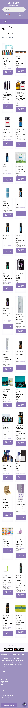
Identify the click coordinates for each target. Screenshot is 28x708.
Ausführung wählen (8, 72)
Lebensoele (5, 27)
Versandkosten (8, 68)
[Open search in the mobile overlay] (14, 9)
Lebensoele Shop (6, 698)
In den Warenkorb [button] (7, 405)
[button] (5, 21)
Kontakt (3, 677)
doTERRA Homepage (7, 695)
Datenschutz (5, 679)
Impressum (4, 682)
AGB (2, 684)
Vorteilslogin (20, 15)
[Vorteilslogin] (20, 13)
